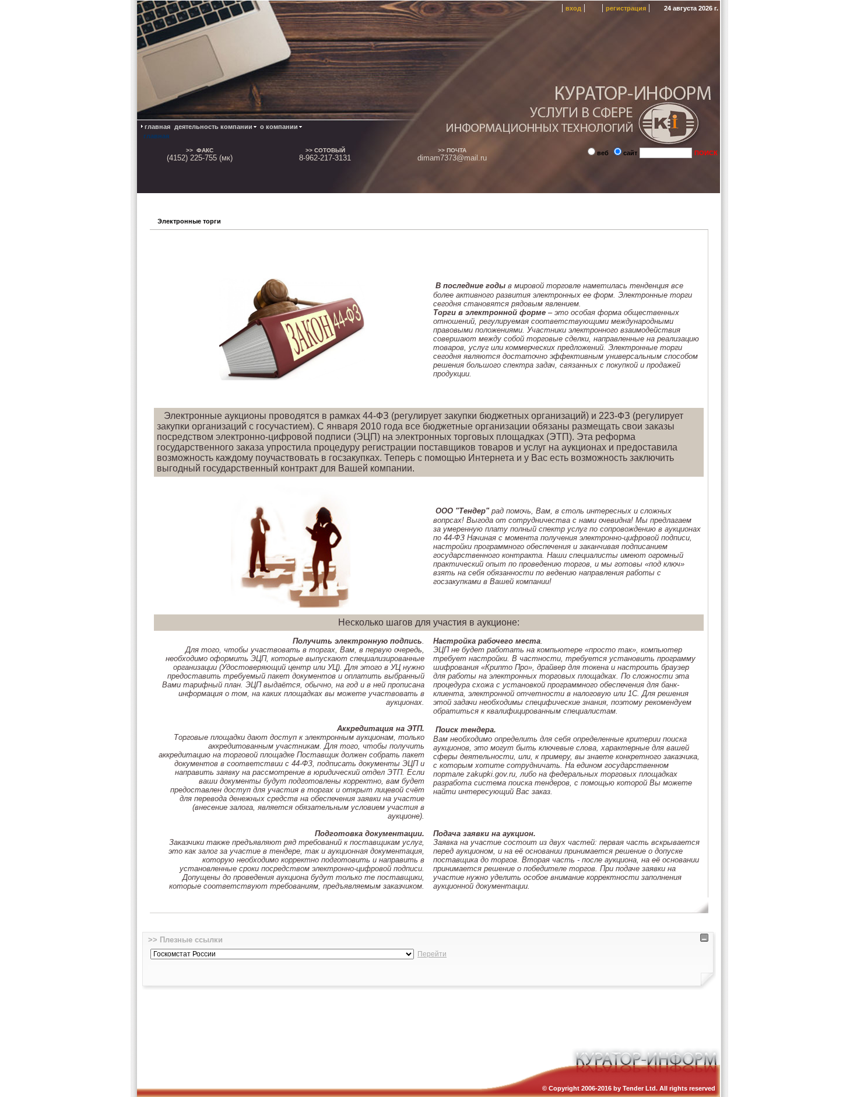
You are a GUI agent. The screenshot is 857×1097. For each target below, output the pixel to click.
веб (603, 152)
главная (156, 135)
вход (573, 8)
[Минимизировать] (704, 939)
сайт (630, 152)
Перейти (432, 954)
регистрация (626, 8)
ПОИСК (706, 152)
